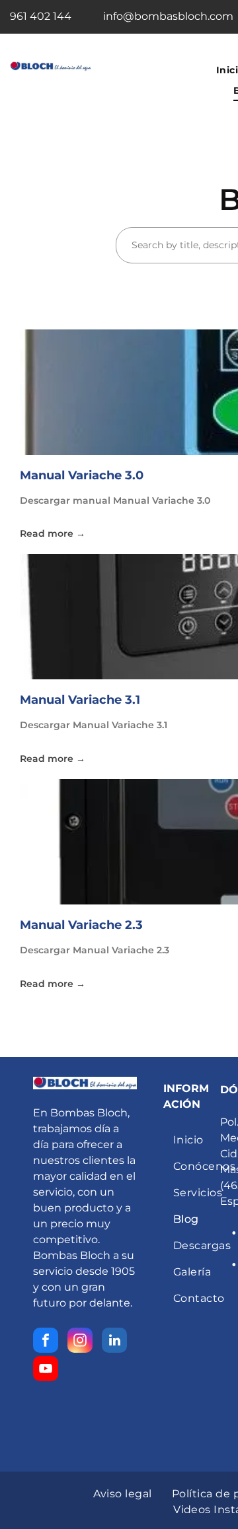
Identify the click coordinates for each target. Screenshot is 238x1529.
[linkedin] (114, 1342)
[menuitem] (122, 1494)
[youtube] (45, 1370)
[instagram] (80, 1342)
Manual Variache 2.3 (81, 925)
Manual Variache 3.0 (81, 475)
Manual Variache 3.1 (80, 700)
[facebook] (45, 1342)
